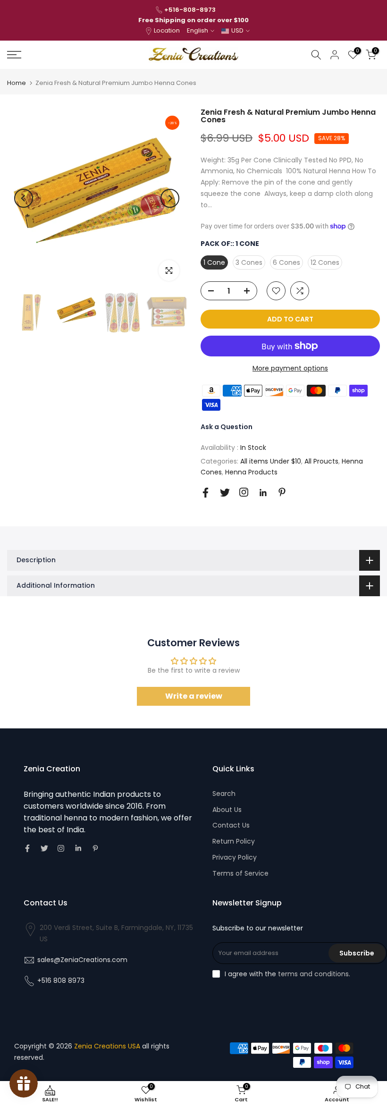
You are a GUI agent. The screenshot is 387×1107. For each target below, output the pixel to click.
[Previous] (23, 198)
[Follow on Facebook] (205, 493)
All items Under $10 (270, 461)
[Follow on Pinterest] (282, 492)
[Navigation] (64, 55)
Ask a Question (226, 426)
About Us (227, 809)
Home (16, 82)
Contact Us (231, 825)
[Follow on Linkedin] (263, 493)
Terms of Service (240, 873)
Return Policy (233, 841)
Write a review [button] (193, 696)
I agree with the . (287, 974)
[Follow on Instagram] (243, 492)
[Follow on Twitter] (225, 493)
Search (224, 793)
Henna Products (251, 472)
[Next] (169, 198)
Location (167, 30)
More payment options (290, 368)
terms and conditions (313, 974)
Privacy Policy (234, 857)
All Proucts (321, 461)
